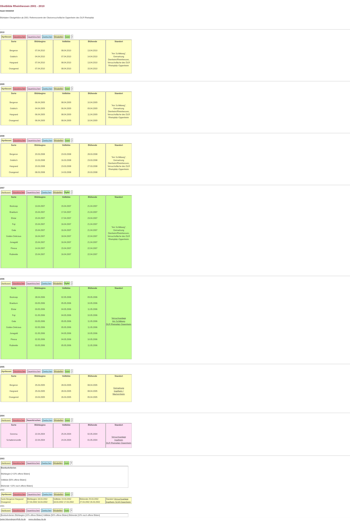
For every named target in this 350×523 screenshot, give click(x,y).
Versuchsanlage (121, 499)
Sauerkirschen (33, 37)
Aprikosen (6, 192)
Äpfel (67, 37)
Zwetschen (47, 37)
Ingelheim (110, 502)
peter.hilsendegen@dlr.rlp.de (13, 519)
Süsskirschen (19, 37)
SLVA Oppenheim (123, 502)
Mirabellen (58, 37)
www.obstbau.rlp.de (37, 519)
